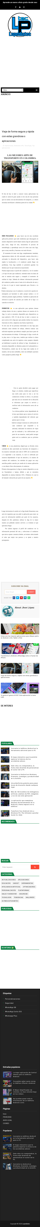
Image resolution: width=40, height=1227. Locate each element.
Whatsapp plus (11, 1016)
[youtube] (19, 7)
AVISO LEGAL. (7, 1120)
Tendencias (18, 897)
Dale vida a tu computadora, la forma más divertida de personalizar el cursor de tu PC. (25, 767)
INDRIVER (5, 308)
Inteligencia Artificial (11, 887)
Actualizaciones (9, 880)
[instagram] (23, 7)
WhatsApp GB (10, 1007)
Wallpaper (30, 897)
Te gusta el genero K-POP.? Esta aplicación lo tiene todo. (18, 696)
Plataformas (23, 890)
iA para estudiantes (10, 901)
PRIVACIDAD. (7, 1117)
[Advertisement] (20, 64)
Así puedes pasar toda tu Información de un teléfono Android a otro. (23, 1100)
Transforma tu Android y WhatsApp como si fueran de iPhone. (19, 656)
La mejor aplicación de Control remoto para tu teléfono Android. (25, 1074)
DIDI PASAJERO (8, 236)
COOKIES (6, 1123)
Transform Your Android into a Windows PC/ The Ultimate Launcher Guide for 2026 (25, 813)
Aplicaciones (9, 145)
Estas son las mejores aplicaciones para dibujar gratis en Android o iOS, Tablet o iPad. (20, 637)
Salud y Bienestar (9, 894)
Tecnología (28, 145)
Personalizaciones (12, 999)
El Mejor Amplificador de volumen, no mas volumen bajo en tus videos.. (25, 1092)
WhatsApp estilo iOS (13, 1011)
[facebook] (15, 7)
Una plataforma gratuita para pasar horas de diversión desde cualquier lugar (24, 785)
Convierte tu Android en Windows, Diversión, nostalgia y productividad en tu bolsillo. (25, 776)
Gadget (16, 883)
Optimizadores (29, 887)
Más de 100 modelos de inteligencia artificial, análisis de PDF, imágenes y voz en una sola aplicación (25, 794)
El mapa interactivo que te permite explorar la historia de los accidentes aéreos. (24, 759)
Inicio (4, 1114)
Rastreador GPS (19, 145)
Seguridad (23, 894)
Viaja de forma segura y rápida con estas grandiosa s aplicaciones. (19, 676)
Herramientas (27, 883)
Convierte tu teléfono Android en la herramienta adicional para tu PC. (24, 1138)
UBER (4, 446)
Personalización (9, 890)
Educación (6, 883)
